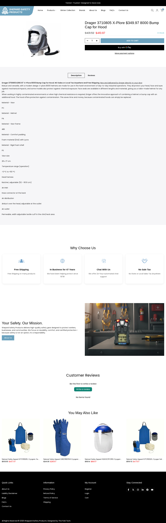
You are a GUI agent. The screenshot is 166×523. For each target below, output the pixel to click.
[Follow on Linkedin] (143, 490)
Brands (82, 10)
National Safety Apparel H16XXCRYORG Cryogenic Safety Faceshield (109, 459)
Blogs (103, 10)
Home (40, 10)
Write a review (83, 389)
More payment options (124, 53)
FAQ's (112, 10)
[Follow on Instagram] (138, 490)
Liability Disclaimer (9, 493)
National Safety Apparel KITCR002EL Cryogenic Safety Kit (22, 459)
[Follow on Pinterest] (147, 490)
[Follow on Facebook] (128, 490)
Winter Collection (67, 10)
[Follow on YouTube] (152, 490)
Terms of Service (50, 498)
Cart (87, 498)
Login (87, 493)
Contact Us (123, 10)
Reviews (91, 75)
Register (88, 489)
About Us (93, 10)
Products (51, 10)
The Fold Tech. (64, 521)
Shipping (47, 502)
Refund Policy (49, 493)
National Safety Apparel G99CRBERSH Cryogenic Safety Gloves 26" (67, 459)
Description (76, 75)
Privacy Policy (49, 489)
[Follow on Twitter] (133, 490)
